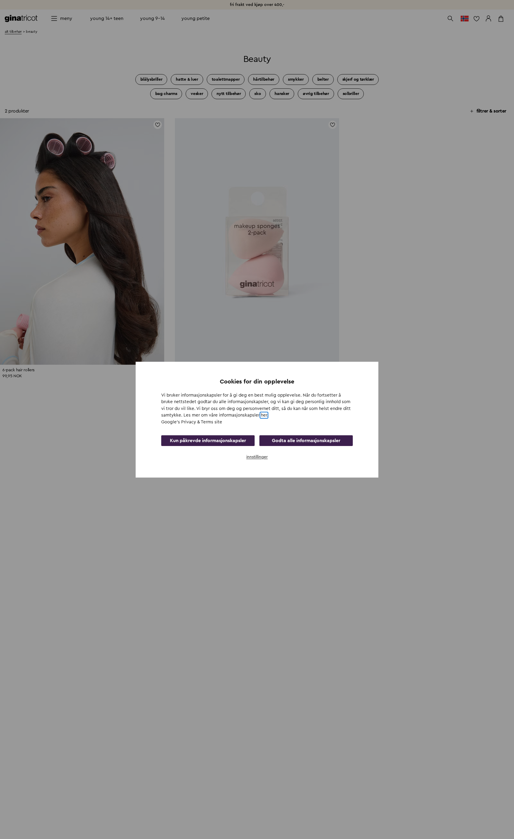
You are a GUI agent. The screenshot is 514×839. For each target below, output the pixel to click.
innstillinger (257, 457)
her (264, 415)
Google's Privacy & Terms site (191, 422)
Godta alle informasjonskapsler (306, 440)
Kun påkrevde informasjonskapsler (208, 440)
